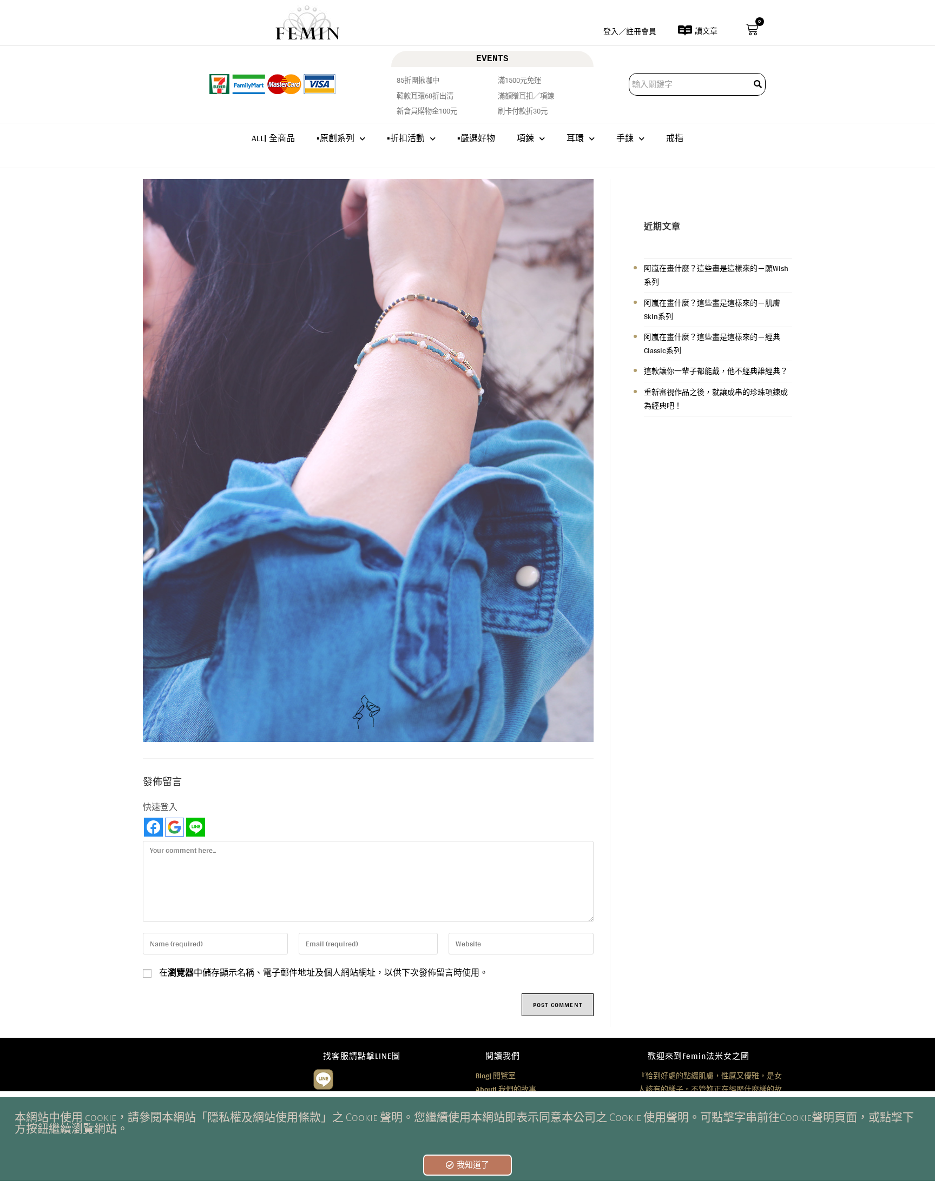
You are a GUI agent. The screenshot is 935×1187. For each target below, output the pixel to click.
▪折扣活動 (406, 138)
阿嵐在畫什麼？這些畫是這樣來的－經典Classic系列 (712, 343)
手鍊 (625, 138)
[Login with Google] (174, 827)
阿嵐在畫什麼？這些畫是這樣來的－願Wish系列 (716, 275)
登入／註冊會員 (629, 31)
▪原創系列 (335, 138)
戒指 (674, 138)
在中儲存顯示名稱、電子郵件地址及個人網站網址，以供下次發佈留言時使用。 (323, 972)
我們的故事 (506, 1089)
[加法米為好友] (323, 1078)
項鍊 (525, 138)
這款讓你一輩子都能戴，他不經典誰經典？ (716, 371)
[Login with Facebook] (153, 827)
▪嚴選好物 (476, 138)
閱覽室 (496, 1076)
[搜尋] (759, 84)
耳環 (575, 138)
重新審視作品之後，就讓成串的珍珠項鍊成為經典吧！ (716, 399)
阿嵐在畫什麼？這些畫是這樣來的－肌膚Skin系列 (712, 309)
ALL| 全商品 (273, 138)
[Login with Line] (195, 827)
